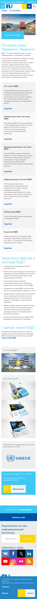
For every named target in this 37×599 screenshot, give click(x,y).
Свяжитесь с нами (18, 517)
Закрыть (30, 593)
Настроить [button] (5, 586)
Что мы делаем (15, 10)
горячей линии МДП (8, 338)
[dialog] (18, 587)
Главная (4, 10)
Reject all (5, 593)
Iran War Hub (5, 2)
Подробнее (8, 108)
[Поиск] (24, 6)
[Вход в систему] (29, 6)
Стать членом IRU (17, 2)
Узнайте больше (25, 509)
